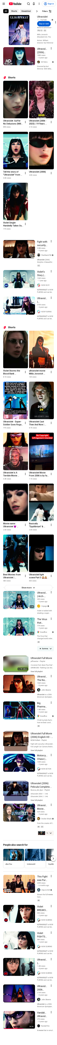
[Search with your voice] (33, 3)
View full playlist (37, 671)
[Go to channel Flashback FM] (39, 255)
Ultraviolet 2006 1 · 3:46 (39, 794)
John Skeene (46, 690)
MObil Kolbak (35, 740)
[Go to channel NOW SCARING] (39, 920)
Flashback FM (46, 255)
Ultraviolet (42, 16)
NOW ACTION (46, 769)
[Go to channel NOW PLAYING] (39, 311)
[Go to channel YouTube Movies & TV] (38, 19)
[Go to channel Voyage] (39, 606)
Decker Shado (46, 819)
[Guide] (3, 3)
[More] (50, 648)
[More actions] (25, 122)
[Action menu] (51, 48)
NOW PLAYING (46, 312)
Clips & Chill (45, 890)
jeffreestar (34, 661)
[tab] (6, 11)
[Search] (28, 3)
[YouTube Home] (15, 4)
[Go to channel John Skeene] (39, 690)
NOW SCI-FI (45, 285)
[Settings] (39, 3)
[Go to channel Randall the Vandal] (39, 1026)
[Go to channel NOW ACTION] (39, 769)
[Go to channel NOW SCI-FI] (39, 285)
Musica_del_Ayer (37, 790)
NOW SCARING (46, 920)
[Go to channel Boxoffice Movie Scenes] (38, 632)
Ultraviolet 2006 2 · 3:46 (39, 796)
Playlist (42, 661)
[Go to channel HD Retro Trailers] (39, 62)
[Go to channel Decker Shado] (39, 818)
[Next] (37, 11)
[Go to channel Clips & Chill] (39, 890)
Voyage (44, 606)
